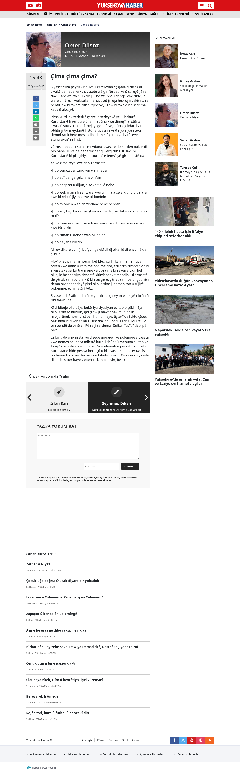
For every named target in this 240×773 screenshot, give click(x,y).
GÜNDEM (33, 14)
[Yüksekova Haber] (120, 5)
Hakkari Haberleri (78, 754)
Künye (100, 740)
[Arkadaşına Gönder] (36, 124)
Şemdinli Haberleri (115, 754)
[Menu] (202, 5)
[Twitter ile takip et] (183, 740)
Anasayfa (36, 24)
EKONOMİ (104, 14)
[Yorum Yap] (36, 137)
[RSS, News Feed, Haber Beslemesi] (209, 740)
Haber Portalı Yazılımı (44, 767)
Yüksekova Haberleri (43, 754)
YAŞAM (119, 14)
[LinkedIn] (36, 111)
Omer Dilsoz (68, 24)
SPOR (130, 14)
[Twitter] (36, 105)
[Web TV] (30, 5)
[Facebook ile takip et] (174, 740)
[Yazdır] (36, 131)
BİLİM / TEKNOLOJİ (176, 14)
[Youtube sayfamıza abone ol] (191, 740)
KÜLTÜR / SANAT (82, 14)
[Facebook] (36, 98)
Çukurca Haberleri (152, 754)
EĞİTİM (47, 14)
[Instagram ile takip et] (200, 740)
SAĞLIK (155, 14)
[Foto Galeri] (38, 5)
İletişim (113, 740)
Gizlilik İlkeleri (130, 740)
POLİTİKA (61, 14)
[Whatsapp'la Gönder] (36, 118)
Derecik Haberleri (188, 754)
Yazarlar (52, 24)
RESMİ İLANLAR (202, 14)
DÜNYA (142, 14)
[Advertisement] (13, 70)
